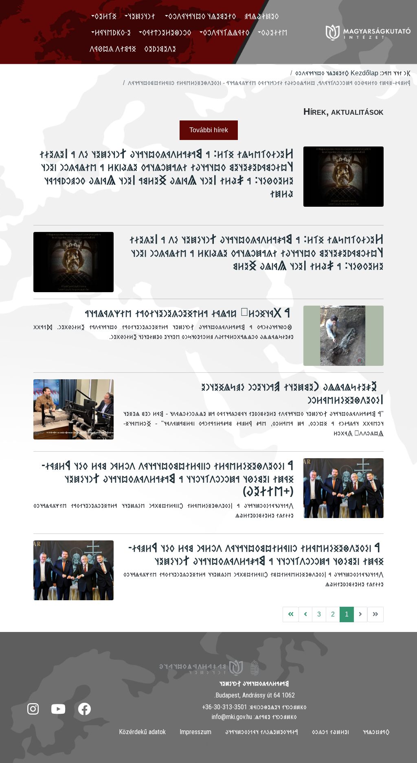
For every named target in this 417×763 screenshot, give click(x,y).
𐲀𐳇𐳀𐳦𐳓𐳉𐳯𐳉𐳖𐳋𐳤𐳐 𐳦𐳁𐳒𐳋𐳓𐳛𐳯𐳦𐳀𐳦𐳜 (261, 732)
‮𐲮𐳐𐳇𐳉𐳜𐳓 (274, 32)
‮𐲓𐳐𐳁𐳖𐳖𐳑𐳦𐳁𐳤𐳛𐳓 (226, 32)
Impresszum (195, 732)
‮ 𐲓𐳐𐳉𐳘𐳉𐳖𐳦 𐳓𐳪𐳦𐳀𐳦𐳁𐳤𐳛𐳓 (203, 16)
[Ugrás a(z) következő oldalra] (305, 614)
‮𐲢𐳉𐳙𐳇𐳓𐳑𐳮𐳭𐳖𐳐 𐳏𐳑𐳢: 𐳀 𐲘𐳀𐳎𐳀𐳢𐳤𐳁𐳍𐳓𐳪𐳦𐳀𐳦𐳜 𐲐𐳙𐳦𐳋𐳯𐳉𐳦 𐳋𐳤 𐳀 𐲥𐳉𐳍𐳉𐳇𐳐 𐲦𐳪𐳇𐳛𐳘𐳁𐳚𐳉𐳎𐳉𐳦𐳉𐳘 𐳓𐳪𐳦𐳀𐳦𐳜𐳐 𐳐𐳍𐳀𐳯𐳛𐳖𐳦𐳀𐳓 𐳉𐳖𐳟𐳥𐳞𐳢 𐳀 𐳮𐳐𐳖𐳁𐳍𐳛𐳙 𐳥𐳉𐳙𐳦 (256, 251)
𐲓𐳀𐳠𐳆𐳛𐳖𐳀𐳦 (376, 732)
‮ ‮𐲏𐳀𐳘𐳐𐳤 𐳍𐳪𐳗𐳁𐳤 (114, 48)
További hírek (208, 130)
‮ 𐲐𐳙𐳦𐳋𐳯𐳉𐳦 (142, 16)
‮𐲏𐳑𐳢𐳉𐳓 (105, 16)
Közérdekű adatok (142, 732)
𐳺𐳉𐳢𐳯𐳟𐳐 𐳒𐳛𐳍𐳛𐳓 (330, 732)
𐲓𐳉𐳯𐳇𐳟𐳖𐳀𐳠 (261, 16)
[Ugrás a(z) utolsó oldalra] (291, 614)
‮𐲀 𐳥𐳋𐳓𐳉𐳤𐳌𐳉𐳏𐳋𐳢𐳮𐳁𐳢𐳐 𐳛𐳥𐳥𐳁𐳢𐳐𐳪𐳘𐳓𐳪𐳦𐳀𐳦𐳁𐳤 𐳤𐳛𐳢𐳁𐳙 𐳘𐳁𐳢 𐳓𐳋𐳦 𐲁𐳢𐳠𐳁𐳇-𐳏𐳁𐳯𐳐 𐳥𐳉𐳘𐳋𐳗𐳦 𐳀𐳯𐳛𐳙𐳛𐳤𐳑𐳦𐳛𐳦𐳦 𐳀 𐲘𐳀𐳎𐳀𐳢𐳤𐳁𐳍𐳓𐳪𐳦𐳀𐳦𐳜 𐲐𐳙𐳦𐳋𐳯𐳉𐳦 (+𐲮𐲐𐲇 (168, 478)
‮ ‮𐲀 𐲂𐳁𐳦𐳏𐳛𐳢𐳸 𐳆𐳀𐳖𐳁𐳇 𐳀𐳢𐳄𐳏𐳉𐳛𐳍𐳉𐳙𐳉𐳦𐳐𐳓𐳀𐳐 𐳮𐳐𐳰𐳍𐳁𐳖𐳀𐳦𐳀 (189, 312)
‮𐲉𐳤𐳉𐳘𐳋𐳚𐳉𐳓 (160, 48)
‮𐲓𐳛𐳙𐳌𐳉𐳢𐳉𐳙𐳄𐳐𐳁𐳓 (166, 32)
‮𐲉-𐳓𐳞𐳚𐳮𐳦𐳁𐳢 (112, 32)
